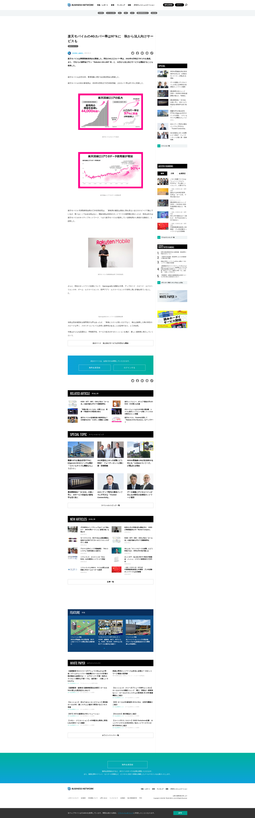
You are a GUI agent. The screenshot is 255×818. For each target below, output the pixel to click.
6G (126, 13)
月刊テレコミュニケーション (144, 5)
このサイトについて (73, 798)
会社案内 (83, 798)
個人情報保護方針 (132, 798)
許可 (180, 813)
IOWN (101, 13)
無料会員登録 (168, 5)
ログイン (179, 5)
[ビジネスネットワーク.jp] (81, 4)
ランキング (121, 5)
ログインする (129, 368)
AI (120, 13)
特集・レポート (102, 5)
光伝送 (154, 13)
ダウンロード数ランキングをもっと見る (172, 282)
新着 (112, 5)
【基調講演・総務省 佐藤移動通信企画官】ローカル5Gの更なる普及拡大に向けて (173, 275)
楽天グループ (73, 46)
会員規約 (122, 798)
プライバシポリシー (125, 813)
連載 (129, 5)
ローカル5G (111, 13)
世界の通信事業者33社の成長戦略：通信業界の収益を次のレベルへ (173, 252)
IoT (132, 13)
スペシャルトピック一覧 (110, 505)
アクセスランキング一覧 (168, 237)
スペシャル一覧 (165, 146)
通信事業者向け (143, 13)
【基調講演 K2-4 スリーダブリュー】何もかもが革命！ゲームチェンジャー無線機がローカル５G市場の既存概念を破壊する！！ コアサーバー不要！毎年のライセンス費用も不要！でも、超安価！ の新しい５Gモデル (174, 269)
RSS (140, 798)
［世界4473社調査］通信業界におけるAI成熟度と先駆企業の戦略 (173, 257)
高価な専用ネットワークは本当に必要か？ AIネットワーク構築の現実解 (173, 262)
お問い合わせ (103, 798)
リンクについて (114, 798)
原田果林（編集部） (78, 53)
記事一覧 (110, 582)
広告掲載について (93, 798)
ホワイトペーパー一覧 (110, 735)
